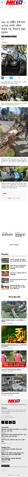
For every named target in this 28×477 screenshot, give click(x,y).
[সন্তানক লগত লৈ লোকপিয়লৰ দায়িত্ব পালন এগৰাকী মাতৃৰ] (5, 273)
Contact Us (3, 470)
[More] (19, 78)
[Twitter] (10, 422)
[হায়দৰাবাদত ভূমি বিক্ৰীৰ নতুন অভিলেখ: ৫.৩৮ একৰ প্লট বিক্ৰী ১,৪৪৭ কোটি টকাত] (5, 260)
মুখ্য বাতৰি (14, 36)
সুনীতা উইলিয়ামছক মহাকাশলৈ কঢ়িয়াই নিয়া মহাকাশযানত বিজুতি (11, 459)
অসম (3, 36)
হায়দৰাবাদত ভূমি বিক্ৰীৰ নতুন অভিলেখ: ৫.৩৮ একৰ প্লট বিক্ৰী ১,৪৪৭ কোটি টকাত (18, 260)
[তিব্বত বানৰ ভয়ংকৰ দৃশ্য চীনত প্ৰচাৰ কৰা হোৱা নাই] (5, 280)
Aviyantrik (15, 475)
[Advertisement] (14, 215)
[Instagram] (6, 422)
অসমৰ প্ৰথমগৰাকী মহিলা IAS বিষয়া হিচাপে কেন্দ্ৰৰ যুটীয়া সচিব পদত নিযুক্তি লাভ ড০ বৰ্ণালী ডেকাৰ (17, 287)
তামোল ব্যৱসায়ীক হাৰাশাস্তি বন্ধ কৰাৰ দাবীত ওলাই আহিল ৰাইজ (7, 235)
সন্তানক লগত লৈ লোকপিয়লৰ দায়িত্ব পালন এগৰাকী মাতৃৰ (18, 273)
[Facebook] (2, 422)
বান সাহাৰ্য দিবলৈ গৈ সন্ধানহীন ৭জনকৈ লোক (11, 449)
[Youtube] (13, 422)
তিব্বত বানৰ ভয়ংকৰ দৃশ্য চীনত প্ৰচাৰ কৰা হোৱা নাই (18, 280)
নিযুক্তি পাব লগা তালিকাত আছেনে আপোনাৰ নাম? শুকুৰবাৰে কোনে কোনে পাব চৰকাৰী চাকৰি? (12, 454)
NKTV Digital (4, 42)
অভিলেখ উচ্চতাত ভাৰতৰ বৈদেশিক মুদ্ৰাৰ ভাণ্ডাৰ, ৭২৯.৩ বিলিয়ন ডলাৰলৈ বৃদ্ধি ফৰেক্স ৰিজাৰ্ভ (18, 267)
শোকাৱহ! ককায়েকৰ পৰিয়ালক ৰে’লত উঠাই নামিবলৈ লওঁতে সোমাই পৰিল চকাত (20, 235)
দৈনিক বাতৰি (8, 36)
